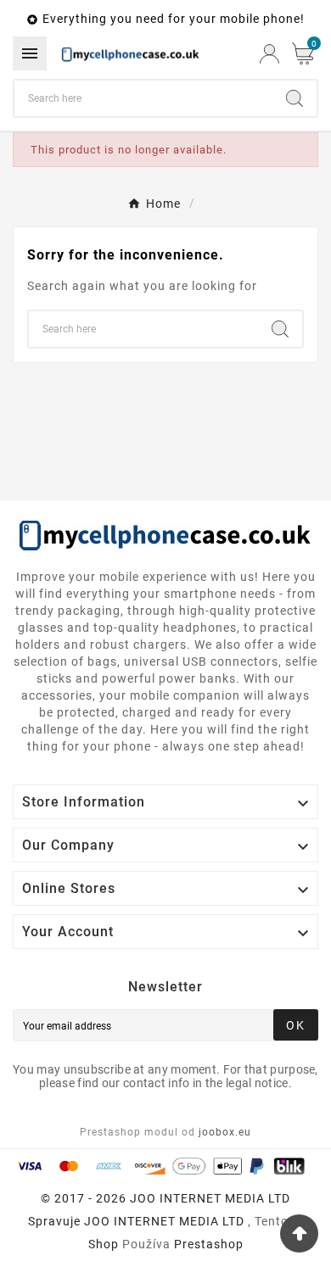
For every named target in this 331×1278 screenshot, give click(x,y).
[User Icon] (269, 54)
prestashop (209, 1244)
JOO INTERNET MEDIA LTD (164, 1221)
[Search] (294, 98)
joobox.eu (225, 1132)
